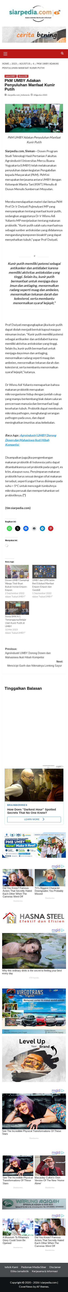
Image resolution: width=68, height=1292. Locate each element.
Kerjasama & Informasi (45, 1271)
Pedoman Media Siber (33, 1267)
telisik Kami (11, 1267)
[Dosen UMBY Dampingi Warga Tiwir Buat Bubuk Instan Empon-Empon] (17, 571)
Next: (35, 663)
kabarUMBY (11, 76)
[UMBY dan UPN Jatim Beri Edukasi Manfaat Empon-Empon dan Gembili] (44, 571)
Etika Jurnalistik (20, 1271)
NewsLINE (22, 76)
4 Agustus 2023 (40, 95)
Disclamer (55, 1267)
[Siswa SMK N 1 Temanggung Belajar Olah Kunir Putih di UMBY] (17, 608)
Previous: (28, 653)
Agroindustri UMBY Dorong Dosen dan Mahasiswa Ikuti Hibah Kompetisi (30, 440)
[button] (5, 53)
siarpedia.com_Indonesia (18, 95)
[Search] (62, 53)
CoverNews (26, 1286)
